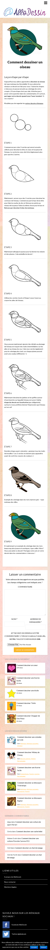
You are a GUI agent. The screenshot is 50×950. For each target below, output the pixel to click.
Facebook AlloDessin (19, 925)
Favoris (31, 774)
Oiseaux (19, 746)
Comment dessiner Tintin (26, 703)
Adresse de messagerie (35, 620)
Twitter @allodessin (18, 934)
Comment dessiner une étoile (28, 690)
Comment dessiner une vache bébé (29, 831)
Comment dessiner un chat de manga (29, 848)
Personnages (21, 761)
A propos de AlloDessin (12, 877)
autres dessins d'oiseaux (34, 103)
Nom (14, 619)
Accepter (34, 947)
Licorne (37, 774)
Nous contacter (10, 882)
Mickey (33, 759)
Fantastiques (25, 774)
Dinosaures (20, 791)
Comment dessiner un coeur (27, 665)
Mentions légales (10, 887)
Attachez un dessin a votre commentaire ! (25, 636)
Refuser (43, 947)
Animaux (23, 743)
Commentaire (25, 587)
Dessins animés (25, 759)
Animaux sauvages (32, 743)
